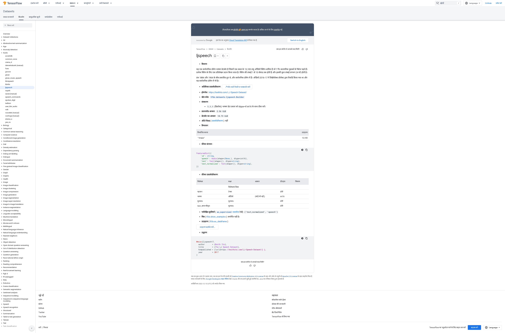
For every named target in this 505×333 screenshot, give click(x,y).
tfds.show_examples (216, 216)
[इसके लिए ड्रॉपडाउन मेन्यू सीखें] (50, 3)
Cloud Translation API (238, 40)
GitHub (488, 3)
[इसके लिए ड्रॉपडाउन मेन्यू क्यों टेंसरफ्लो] (112, 3)
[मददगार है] (303, 49)
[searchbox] (17, 25)
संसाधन (72, 3)
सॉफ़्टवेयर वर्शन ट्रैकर (279, 300)
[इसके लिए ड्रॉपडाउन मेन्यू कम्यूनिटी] (94, 3)
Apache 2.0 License (289, 276)
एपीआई (58, 3)
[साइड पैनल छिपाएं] (31, 328)
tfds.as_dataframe (218, 221)
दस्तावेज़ (277, 30)
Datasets (8, 11)
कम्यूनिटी (87, 3)
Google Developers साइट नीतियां (217, 279)
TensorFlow (200, 49)
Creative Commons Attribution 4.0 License (247, 276)
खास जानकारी (8, 17)
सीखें (45, 3)
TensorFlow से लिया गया (281, 317)
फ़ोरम (40, 304)
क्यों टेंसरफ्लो (104, 3)
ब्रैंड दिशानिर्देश (277, 312)
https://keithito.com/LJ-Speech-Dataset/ (228, 92)
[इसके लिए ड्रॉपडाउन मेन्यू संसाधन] (78, 3)
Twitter (42, 312)
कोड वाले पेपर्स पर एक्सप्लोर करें (237, 87)
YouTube (42, 317)
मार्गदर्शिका (48, 17)
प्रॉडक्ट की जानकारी (279, 304)
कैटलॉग (21, 17)
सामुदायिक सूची (34, 17)
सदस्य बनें (474, 327)
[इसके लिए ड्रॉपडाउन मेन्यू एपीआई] (64, 3)
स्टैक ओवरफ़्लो (277, 308)
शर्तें (40, 327)
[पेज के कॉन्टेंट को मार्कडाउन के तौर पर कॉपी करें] (223, 56)
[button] (17, 37)
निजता (45, 327)
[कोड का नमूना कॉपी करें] (306, 150)
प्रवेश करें (499, 3)
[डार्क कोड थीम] (302, 150)
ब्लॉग (40, 300)
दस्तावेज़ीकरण (217, 121)
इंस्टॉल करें (34, 3)
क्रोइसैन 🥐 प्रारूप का (240, 30)
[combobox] (448, 3)
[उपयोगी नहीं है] (307, 49)
